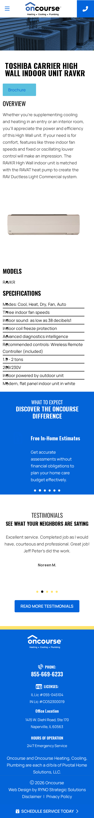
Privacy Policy (59, 796)
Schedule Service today (47, 811)
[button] (35, 490)
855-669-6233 (47, 674)
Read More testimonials (47, 606)
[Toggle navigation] (7, 9)
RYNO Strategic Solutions (62, 789)
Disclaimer (32, 796)
